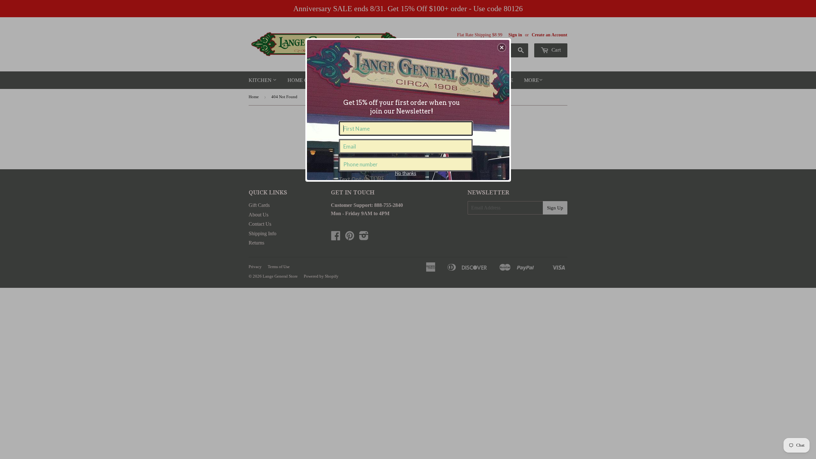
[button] (502, 47)
